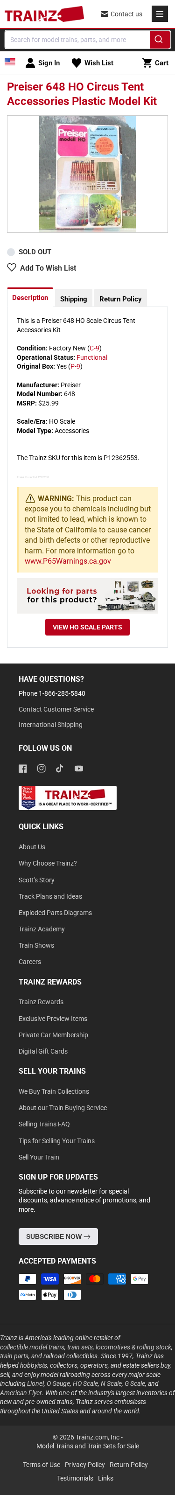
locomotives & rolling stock (133, 1347)
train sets (80, 1347)
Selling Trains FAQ (44, 1124)
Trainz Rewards (41, 1002)
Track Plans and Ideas (50, 896)
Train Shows (36, 945)
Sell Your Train (39, 1157)
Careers (30, 961)
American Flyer (21, 1393)
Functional (92, 357)
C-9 (94, 348)
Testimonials (75, 1478)
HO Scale (85, 1383)
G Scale (135, 1383)
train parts (14, 1356)
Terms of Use (41, 1464)
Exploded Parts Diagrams (55, 912)
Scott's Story (37, 880)
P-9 (75, 366)
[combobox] (87, 39)
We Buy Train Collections (54, 1091)
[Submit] (160, 41)
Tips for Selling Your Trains (57, 1141)
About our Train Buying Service (63, 1107)
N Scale (111, 1383)
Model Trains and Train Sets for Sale (87, 1446)
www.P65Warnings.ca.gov (68, 561)
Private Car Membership (53, 1035)
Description (30, 297)
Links (105, 1478)
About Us (32, 847)
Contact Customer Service (56, 709)
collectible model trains (32, 1347)
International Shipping (51, 724)
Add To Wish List (48, 268)
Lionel (35, 1383)
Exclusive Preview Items (53, 1018)
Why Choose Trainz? (48, 863)
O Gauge (58, 1383)
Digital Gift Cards (43, 1051)
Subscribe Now (55, 1236)
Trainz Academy (42, 929)
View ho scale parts (87, 627)
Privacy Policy (85, 1464)
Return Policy (120, 299)
